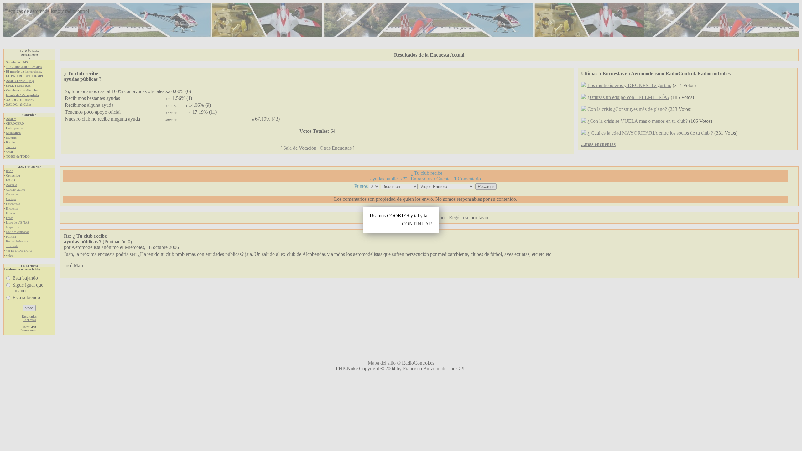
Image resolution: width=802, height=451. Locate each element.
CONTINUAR (417, 223)
